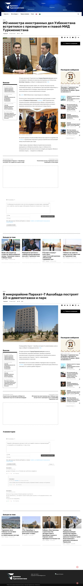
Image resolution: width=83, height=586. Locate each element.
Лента (5, 103)
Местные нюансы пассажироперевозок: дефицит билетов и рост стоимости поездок (10, 115)
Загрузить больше (70, 138)
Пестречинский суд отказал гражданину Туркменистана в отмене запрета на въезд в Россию (72, 107)
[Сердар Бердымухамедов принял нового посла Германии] (63, 124)
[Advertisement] (30, 177)
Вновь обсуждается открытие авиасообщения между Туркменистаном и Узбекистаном (11, 255)
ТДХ (48, 82)
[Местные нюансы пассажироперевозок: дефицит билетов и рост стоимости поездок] (63, 131)
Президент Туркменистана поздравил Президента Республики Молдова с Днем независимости (70, 89)
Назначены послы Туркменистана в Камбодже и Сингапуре (47, 161)
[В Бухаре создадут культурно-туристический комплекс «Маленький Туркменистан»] (51, 245)
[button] (78, 14)
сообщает (40, 100)
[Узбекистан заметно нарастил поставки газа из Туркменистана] (72, 245)
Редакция (5, 33)
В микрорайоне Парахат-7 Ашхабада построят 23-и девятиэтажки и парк (14, 161)
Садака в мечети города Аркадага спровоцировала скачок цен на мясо (9, 89)
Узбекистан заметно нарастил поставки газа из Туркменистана (71, 254)
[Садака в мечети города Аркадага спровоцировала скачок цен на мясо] (63, 98)
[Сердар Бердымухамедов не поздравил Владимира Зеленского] (63, 116)
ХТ (4, 86)
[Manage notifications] (77, 583)
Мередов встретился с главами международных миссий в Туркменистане (31, 254)
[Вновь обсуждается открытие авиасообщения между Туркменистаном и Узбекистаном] (11, 245)
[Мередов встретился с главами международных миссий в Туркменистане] (31, 245)
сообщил (21, 139)
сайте (22, 95)
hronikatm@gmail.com (41, 575)
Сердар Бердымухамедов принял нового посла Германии (9, 107)
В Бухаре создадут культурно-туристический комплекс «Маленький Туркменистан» (51, 256)
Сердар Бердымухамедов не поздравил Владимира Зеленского (9, 98)
